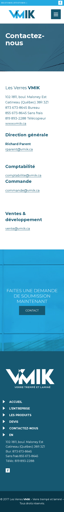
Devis (13, 421)
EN (11, 435)
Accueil (15, 402)
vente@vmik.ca (17, 229)
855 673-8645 (6, 3)
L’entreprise (19, 408)
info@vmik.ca (8, 8)
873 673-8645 (19, 3)
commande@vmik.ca (22, 190)
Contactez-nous (23, 428)
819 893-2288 (24, 461)
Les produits (20, 415)
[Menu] (56, 14)
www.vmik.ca (15, 124)
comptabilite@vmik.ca (23, 175)
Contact (32, 310)
